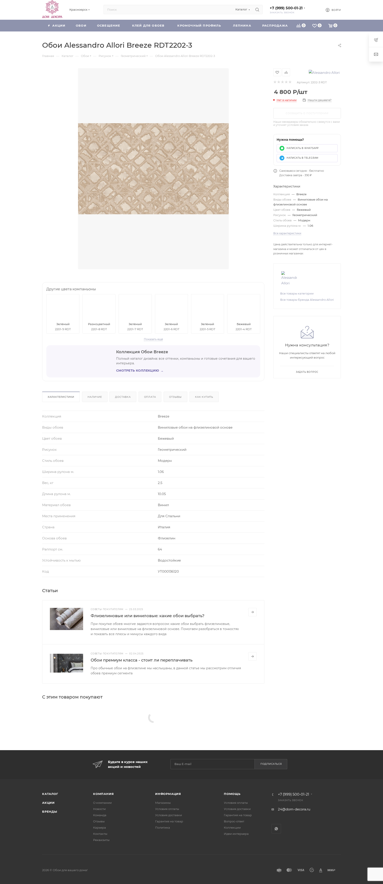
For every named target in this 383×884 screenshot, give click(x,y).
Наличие (95, 396)
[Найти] (257, 9)
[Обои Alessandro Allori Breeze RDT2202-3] (153, 168)
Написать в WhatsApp (303, 148)
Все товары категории (297, 293)
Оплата (150, 396)
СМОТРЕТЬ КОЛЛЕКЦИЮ (140, 371)
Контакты (100, 833)
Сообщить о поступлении (307, 113)
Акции (48, 802)
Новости (99, 809)
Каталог (50, 794)
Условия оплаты (167, 809)
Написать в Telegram (303, 157)
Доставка (123, 396)
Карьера (99, 827)
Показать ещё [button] (153, 339)
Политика (162, 827)
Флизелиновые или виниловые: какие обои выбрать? (147, 615)
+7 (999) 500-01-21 (286, 8)
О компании (102, 802)
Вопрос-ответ (234, 821)
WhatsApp (276, 828)
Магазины (163, 802)
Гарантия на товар (169, 821)
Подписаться (271, 763)
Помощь (232, 794)
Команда (99, 815)
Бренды (49, 811)
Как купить (204, 396)
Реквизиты (101, 840)
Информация (168, 794)
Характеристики (61, 396)
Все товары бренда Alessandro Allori (307, 299)
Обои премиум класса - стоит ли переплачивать (141, 660)
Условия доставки (168, 815)
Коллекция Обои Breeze (142, 351)
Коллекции (232, 827)
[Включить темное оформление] (315, 10)
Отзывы (175, 396)
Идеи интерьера (236, 833)
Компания (103, 794)
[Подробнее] (252, 612)
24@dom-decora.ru (294, 809)
